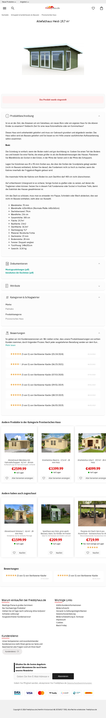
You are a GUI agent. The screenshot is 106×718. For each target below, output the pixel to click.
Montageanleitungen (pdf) (17, 269)
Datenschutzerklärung (66, 614)
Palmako (10, 309)
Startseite (5, 15)
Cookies (59, 622)
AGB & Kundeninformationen (68, 605)
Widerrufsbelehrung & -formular (70, 617)
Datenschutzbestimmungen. (79, 683)
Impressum (61, 619)
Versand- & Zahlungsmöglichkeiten (71, 611)
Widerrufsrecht (62, 608)
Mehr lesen (10, 345)
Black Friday (61, 625)
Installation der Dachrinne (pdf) (20, 272)
